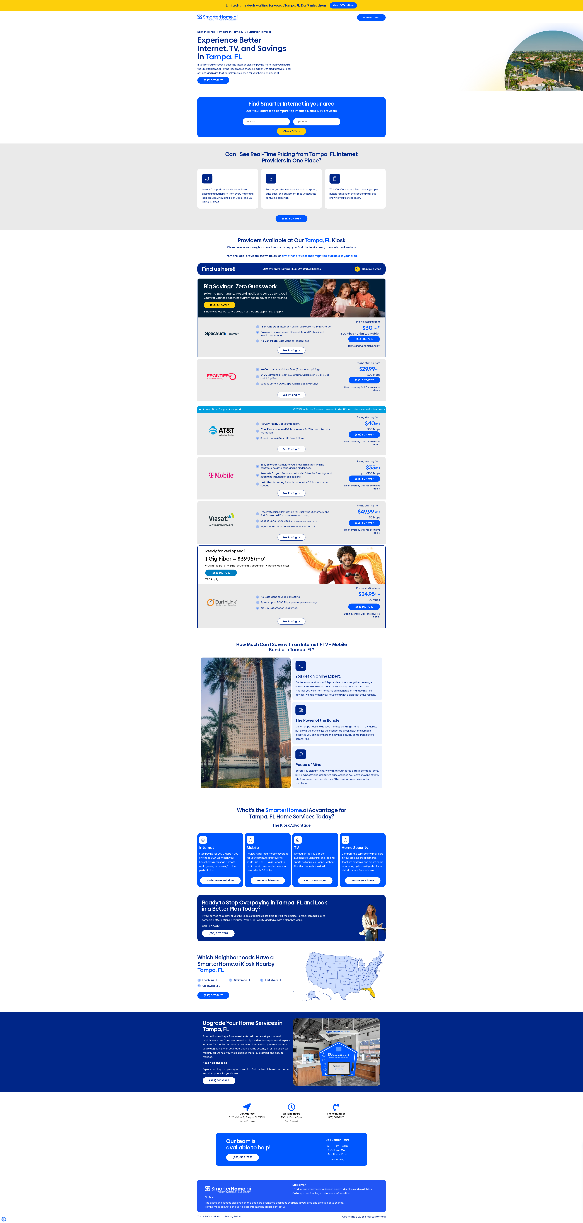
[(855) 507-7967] (357, 269)
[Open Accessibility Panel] (4, 1219)
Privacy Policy (233, 1216)
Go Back (210, 1197)
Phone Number (336, 1113)
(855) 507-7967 (371, 269)
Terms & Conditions (208, 1216)
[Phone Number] (336, 1107)
